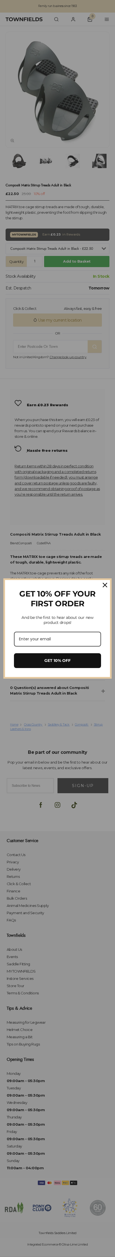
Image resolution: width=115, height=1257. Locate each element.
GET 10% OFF (57, 660)
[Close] (105, 585)
